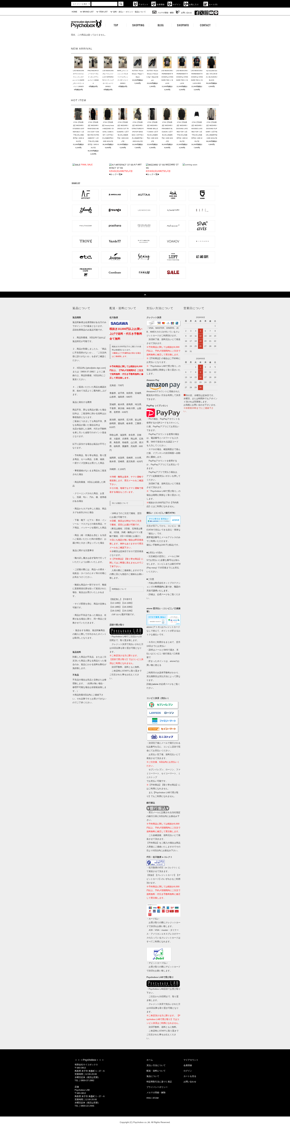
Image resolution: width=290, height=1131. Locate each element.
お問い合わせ (186, 13)
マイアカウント (191, 1060)
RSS (149, 1098)
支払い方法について (156, 1065)
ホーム (150, 1060)
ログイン (177, 4)
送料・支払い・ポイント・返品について (129, 12)
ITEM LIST (103, 12)
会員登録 (161, 4)
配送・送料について (156, 1071)
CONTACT (205, 25)
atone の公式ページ (162, 684)
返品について (153, 1076)
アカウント (143, 4)
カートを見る (190, 1076)
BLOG (161, 25)
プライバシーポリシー (157, 1087)
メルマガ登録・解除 (165, 13)
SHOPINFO (183, 25)
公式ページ (162, 594)
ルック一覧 (115, 174)
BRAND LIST (88, 12)
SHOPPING (138, 25)
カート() (213, 4)
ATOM (156, 1098)
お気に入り (194, 4)
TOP (116, 25)
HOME (74, 12)
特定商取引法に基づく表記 (159, 1081)
